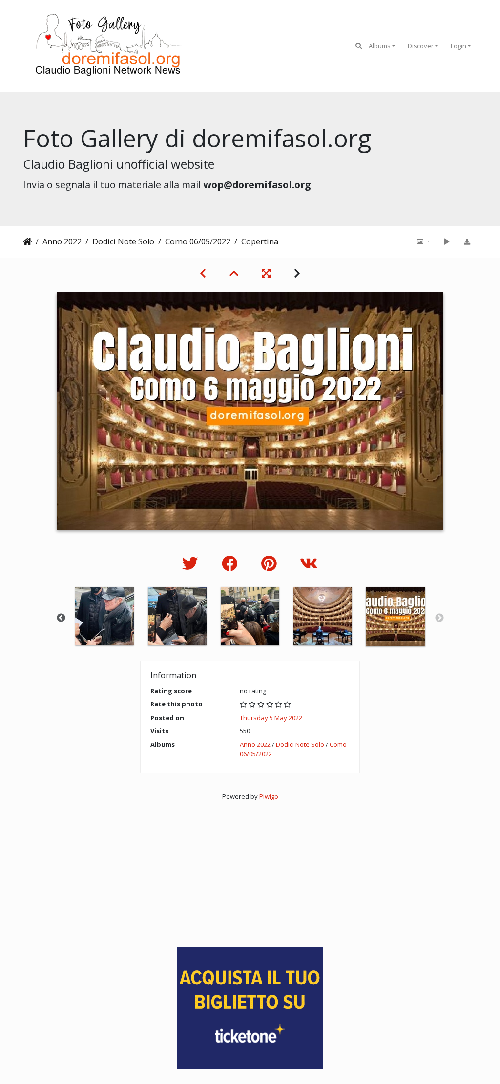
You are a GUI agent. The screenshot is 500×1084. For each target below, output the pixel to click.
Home (27, 241)
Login (458, 45)
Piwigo (268, 796)
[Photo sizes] (423, 241)
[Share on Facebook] (231, 563)
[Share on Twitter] (192, 563)
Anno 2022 (62, 241)
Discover (421, 45)
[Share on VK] (309, 563)
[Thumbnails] (234, 273)
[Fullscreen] (266, 273)
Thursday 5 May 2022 (271, 717)
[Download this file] (467, 241)
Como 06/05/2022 (197, 241)
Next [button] (439, 618)
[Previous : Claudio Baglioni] (203, 273)
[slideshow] (446, 241)
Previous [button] (61, 618)
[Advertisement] (250, 869)
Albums (380, 45)
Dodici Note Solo (123, 241)
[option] (104, 616)
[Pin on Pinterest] (270, 563)
